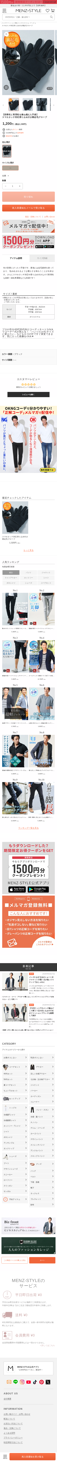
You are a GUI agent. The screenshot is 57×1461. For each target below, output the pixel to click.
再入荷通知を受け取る (33, 1456)
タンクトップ (9, 1148)
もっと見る (28, 550)
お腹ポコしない (10, 1058)
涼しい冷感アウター (38, 1074)
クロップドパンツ (38, 1156)
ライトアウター (11, 578)
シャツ (46, 578)
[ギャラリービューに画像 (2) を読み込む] (27, 104)
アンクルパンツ (37, 1151)
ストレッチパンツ (38, 1145)
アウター (39, 1067)
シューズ (28, 583)
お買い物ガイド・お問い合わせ (17, 1414)
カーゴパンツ (36, 1134)
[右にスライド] (54, 105)
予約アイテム (14, 1199)
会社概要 (7, 1399)
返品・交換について (12, 1428)
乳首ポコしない (37, 1058)
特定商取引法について (13, 1442)
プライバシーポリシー (13, 1438)
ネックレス (35, 1193)
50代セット (8, 1079)
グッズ (32, 23)
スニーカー (8, 1175)
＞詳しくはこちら (47, 1345)
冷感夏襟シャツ (10, 1120)
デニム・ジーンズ (38, 1128)
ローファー (8, 1180)
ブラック (7, 157)
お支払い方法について (13, 1423)
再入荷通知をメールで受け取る (28, 208)
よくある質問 (9, 1433)
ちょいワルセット (11, 1091)
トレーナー (35, 1102)
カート (42, 1260)
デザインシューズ (11, 1169)
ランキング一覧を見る (28, 828)
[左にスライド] (3, 105)
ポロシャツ (11, 583)
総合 (11, 573)
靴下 (32, 1188)
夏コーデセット (10, 1085)
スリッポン (8, 1186)
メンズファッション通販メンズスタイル (14, 23)
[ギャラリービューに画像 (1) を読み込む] (13, 104)
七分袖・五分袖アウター (40, 1079)
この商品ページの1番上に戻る (15, 1260)
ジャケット (46, 573)
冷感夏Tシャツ (9, 1115)
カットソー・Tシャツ (12, 1126)
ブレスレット (36, 1199)
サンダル (7, 1191)
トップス (13, 1108)
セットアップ (14, 1099)
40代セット (8, 1074)
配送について (9, 1419)
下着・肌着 (35, 1182)
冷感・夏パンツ (37, 1117)
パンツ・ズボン (42, 1110)
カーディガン (36, 1096)
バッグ (33, 1171)
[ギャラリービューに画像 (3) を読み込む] (41, 104)
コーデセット (46, 583)
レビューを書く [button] (28, 395)
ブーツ (6, 1163)
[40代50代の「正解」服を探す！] (51, 17)
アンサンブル (9, 1143)
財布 (32, 1205)
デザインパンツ (37, 1139)
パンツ (28, 573)
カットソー (28, 578)
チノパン (34, 1122)
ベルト (33, 1177)
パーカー (34, 1091)
